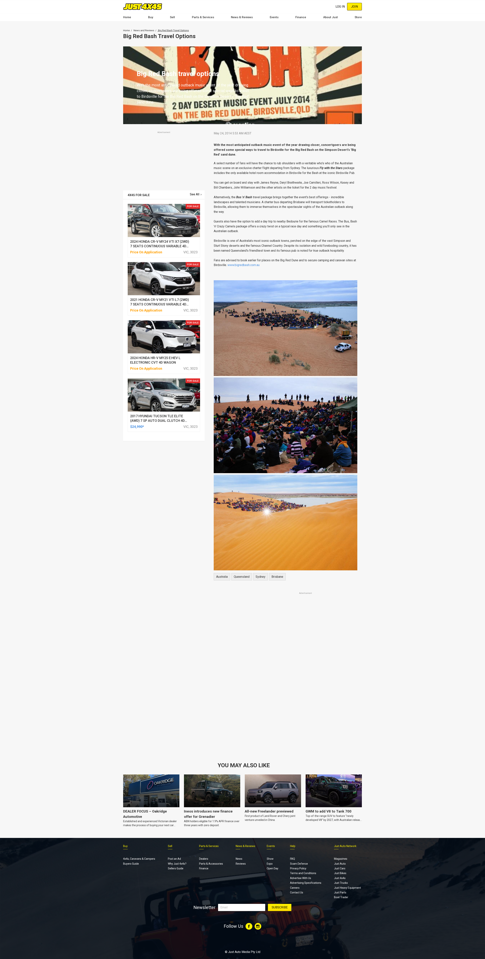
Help (292, 846)
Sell (172, 17)
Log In (340, 6)
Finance (300, 17)
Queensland (242, 577)
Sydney (260, 577)
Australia (222, 577)
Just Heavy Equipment (347, 887)
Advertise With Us (300, 878)
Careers (295, 887)
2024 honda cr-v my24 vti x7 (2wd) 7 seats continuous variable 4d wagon (159, 246)
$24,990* (137, 427)
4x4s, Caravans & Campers (139, 858)
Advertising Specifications (305, 882)
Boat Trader (341, 897)
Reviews (241, 863)
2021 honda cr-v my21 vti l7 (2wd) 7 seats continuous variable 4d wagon (159, 304)
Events (274, 17)
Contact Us (296, 892)
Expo (270, 863)
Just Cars (339, 868)
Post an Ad (174, 858)
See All (194, 194)
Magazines (340, 858)
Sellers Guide (175, 868)
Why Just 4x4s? (177, 863)
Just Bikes (340, 873)
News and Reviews (144, 30)
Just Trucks (341, 882)
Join (354, 6)
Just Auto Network (345, 846)
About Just (330, 17)
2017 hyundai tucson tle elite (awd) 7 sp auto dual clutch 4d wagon (157, 420)
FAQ (292, 858)
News (239, 858)
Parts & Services (203, 17)
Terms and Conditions (303, 873)
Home (127, 17)
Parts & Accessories (211, 863)
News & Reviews (242, 17)
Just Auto (340, 863)
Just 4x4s (340, 878)
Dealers (203, 858)
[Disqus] (285, 701)
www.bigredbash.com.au (244, 265)
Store (358, 17)
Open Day (272, 868)
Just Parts (340, 892)
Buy (150, 17)
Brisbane (277, 577)
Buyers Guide (131, 863)
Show (270, 858)
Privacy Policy (298, 868)
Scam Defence (299, 863)
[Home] (142, 6)
